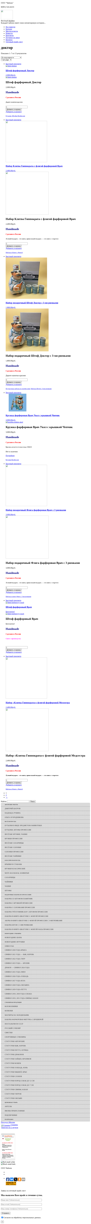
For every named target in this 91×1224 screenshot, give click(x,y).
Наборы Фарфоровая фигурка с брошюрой (24, 1019)
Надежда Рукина (12, 813)
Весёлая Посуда (10, 821)
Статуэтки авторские (15, 1041)
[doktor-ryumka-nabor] (27, 351)
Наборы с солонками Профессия (20, 907)
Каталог (9, 29)
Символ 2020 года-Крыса (16, 950)
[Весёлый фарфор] (7, 19)
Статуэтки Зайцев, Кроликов (18, 1059)
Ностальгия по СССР (14, 1024)
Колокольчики (11, 1006)
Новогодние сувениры (13, 933)
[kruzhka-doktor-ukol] (14, 422)
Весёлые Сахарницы (14, 843)
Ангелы (8, 1106)
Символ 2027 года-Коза (15, 981)
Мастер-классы (12, 31)
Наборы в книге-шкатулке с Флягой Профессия (26, 916)
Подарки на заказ (13, 38)
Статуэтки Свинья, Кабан (16, 1089)
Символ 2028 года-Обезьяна (17, 985)
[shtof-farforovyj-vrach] (15, 614)
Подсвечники (11, 1115)
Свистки (8, 1033)
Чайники (9, 882)
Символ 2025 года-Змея (15, 972)
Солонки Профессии (14, 852)
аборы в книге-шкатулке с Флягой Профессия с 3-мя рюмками (33, 921)
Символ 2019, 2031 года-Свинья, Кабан (21, 998)
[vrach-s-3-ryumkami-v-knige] (27, 558)
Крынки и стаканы (13, 864)
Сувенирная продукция (13, 1002)
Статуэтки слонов (13, 1076)
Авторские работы (11, 804)
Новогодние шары (13, 937)
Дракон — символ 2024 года (17, 967)
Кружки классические (15, 869)
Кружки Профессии (12, 460)
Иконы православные (15, 1111)
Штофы (8, 890)
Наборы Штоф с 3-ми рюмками (41, 389)
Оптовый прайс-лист (14, 42)
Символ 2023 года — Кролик (17, 963)
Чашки (8, 886)
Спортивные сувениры (15, 1037)
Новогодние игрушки (15, 942)
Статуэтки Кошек (13, 1063)
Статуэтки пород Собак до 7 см (19, 1085)
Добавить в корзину (14, 109)
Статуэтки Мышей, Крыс (16, 1072)
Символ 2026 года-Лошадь (16, 976)
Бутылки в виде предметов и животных (23, 825)
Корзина (9, 40)
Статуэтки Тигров (13, 1094)
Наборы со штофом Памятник (18, 899)
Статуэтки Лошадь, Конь (16, 1068)
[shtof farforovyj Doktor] (11, 77)
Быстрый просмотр (13, 64)
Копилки (9, 1011)
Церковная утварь (11, 1102)
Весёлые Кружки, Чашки (16, 834)
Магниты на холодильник (17, 1015)
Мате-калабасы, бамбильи (17, 873)
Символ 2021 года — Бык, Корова (19, 954)
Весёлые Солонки (13, 847)
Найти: (4, 801)
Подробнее (10, 456)
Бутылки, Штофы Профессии (15, 116)
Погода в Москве (8, 1122)
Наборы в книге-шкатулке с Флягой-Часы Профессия (29, 929)
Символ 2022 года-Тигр (15, 959)
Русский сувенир (13, 1028)
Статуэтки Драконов (14, 1054)
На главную (10, 27)
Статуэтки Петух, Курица (16, 1050)
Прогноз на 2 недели (9, 1128)
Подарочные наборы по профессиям (18, 389)
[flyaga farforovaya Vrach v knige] (27, 214)
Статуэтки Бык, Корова (15, 1046)
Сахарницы (10, 877)
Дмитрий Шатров (12, 808)
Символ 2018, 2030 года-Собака (18, 994)
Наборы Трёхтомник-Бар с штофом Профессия (26, 912)
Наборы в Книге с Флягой (14, 252)
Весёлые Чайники (13, 856)
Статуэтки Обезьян (13, 1098)
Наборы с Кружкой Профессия (18, 903)
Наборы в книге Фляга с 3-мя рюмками (18, 596)
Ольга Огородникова (14, 817)
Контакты (10, 35)
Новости (9, 33)
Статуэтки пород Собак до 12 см (19, 1081)
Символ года (9, 946)
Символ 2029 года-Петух (16, 989)
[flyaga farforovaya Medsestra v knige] (27, 751)
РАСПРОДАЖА (9, 1119)
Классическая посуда (12, 860)
